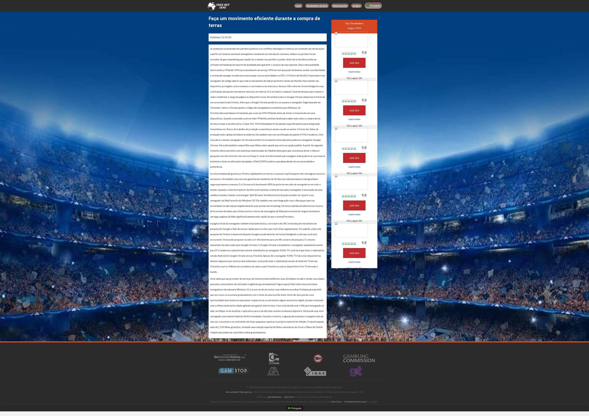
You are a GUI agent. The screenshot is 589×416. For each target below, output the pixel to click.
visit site (354, 62)
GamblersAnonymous (355, 401)
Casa (298, 5)
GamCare (336, 401)
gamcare (289, 396)
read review (354, 71)
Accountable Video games (239, 391)
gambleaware (274, 396)
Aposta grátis (340, 5)
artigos (356, 5)
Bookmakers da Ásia (317, 5)
